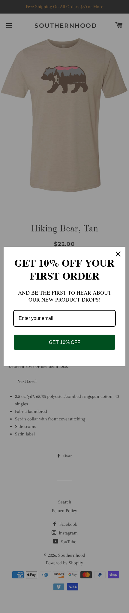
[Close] (118, 254)
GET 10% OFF (64, 342)
